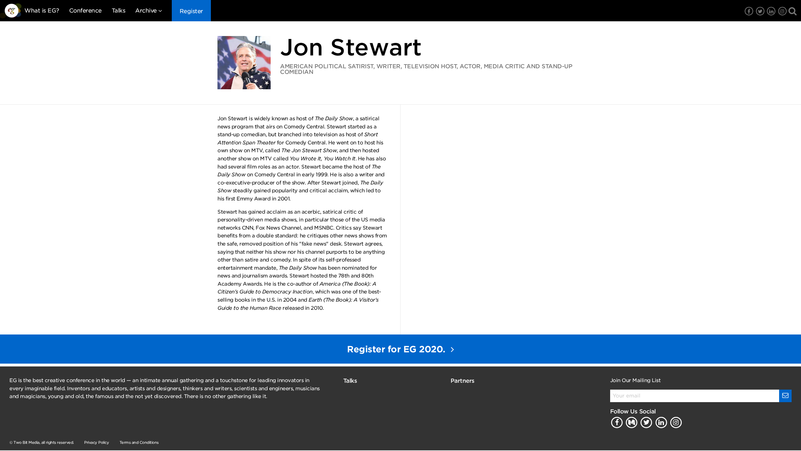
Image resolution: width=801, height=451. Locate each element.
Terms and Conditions (139, 442)
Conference (85, 10)
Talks (118, 10)
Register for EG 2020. (397, 349)
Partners (463, 380)
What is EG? (41, 10)
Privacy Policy (96, 442)
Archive (146, 10)
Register (191, 11)
